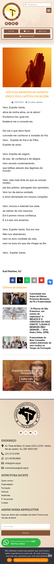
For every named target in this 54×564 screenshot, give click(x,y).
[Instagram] (9, 23)
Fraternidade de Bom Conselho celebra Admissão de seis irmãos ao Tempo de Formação (40, 342)
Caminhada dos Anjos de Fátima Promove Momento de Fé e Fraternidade (40, 298)
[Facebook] (6, 23)
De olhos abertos (35, 102)
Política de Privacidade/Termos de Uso (31, 560)
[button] (48, 10)
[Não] (50, 555)
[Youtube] (13, 23)
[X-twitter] (16, 23)
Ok (9, 560)
